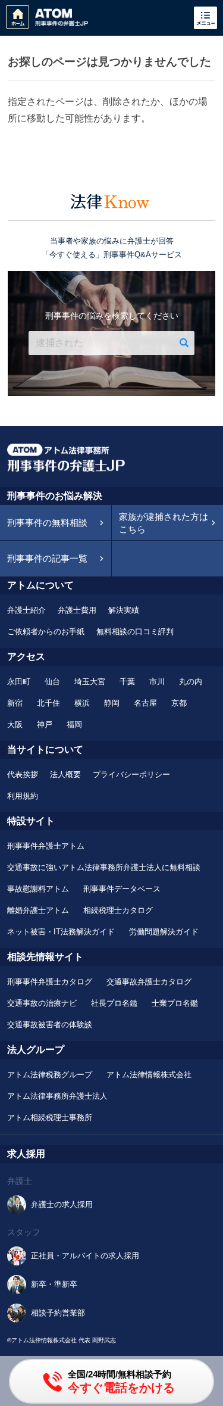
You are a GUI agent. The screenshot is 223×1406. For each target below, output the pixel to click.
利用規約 (22, 795)
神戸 (44, 724)
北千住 (48, 703)
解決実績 (123, 610)
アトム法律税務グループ (49, 1074)
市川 (157, 681)
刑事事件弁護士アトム (45, 845)
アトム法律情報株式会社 (148, 1074)
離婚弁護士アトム (38, 910)
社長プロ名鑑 (114, 1003)
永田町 (18, 681)
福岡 (74, 724)
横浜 (82, 703)
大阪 (15, 724)
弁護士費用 (77, 610)
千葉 (127, 681)
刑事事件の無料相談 (47, 522)
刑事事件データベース (122, 888)
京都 (179, 703)
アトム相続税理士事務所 (49, 1117)
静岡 (112, 703)
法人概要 (65, 774)
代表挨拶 (22, 774)
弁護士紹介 (26, 610)
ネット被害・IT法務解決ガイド (61, 931)
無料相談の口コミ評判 (135, 631)
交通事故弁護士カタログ (148, 981)
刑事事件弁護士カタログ (49, 981)
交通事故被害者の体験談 (49, 1024)
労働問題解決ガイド (164, 931)
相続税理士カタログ (118, 910)
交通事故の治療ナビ (42, 1003)
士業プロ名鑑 (175, 1003)
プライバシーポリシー (131, 774)
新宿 (15, 703)
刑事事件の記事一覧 (47, 558)
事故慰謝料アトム (38, 888)
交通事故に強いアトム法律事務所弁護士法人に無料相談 (103, 867)
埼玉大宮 (89, 681)
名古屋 (145, 703)
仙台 (52, 681)
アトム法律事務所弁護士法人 (57, 1096)
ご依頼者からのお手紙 (45, 631)
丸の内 (190, 681)
